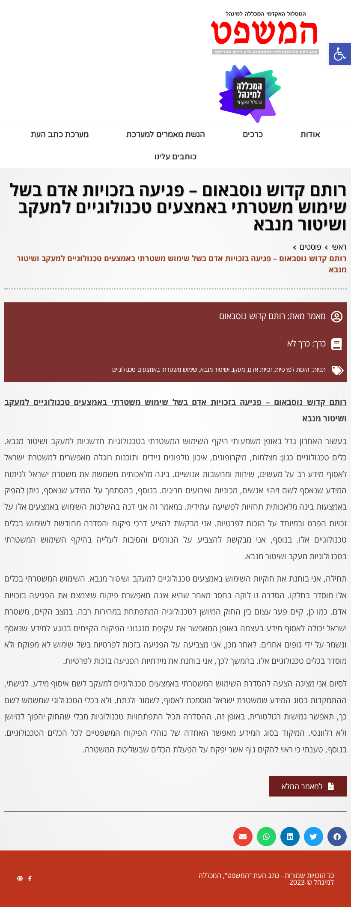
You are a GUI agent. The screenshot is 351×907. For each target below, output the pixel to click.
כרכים (253, 134)
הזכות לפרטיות (292, 369)
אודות (310, 134)
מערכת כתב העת (60, 134)
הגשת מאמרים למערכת (165, 134)
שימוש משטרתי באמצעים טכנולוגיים (154, 369)
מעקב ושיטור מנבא (222, 369)
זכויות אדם (260, 369)
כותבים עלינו (175, 156)
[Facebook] (30, 878)
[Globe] (20, 878)
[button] (340, 54)
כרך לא (298, 343)
